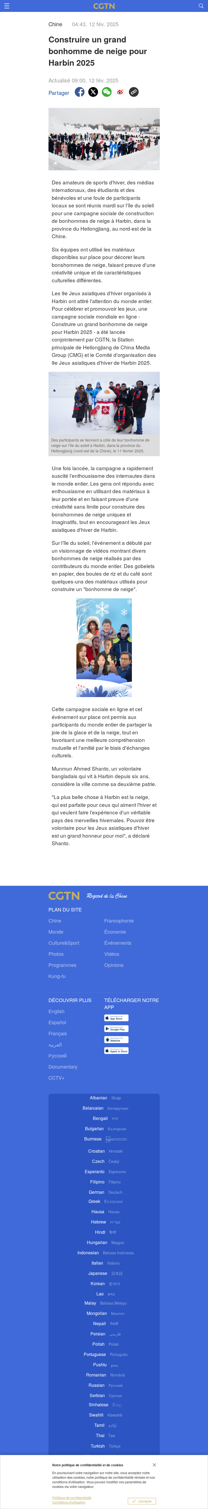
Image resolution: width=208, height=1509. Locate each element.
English (56, 1010)
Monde (55, 931)
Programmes (62, 964)
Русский (57, 1055)
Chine (54, 920)
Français (57, 1033)
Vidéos (111, 953)
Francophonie (119, 920)
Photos (56, 953)
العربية (55, 1044)
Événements (117, 942)
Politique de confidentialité (71, 1497)
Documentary (62, 1066)
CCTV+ (56, 1077)
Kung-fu (57, 975)
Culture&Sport (63, 942)
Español (57, 1022)
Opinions (113, 964)
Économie (115, 931)
